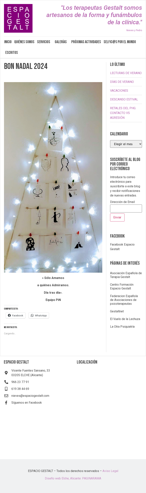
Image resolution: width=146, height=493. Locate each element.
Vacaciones (119, 90)
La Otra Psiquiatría (122, 326)
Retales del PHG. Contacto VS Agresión (123, 113)
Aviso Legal (110, 471)
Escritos (11, 52)
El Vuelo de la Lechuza (125, 319)
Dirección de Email (122, 202)
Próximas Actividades (86, 42)
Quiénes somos (24, 42)
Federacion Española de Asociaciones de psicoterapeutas (124, 299)
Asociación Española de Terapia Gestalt (126, 275)
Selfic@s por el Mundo (120, 42)
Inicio (8, 42)
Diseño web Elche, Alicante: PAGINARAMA (73, 478)
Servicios (43, 42)
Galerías (61, 42)
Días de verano (122, 82)
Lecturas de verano (126, 73)
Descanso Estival (124, 99)
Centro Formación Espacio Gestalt (121, 286)
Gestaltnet (117, 311)
